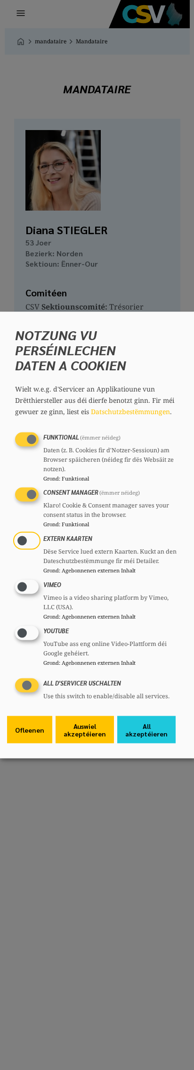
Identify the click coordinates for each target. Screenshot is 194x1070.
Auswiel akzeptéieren (85, 730)
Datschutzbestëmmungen (130, 411)
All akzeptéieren (146, 730)
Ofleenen (29, 730)
